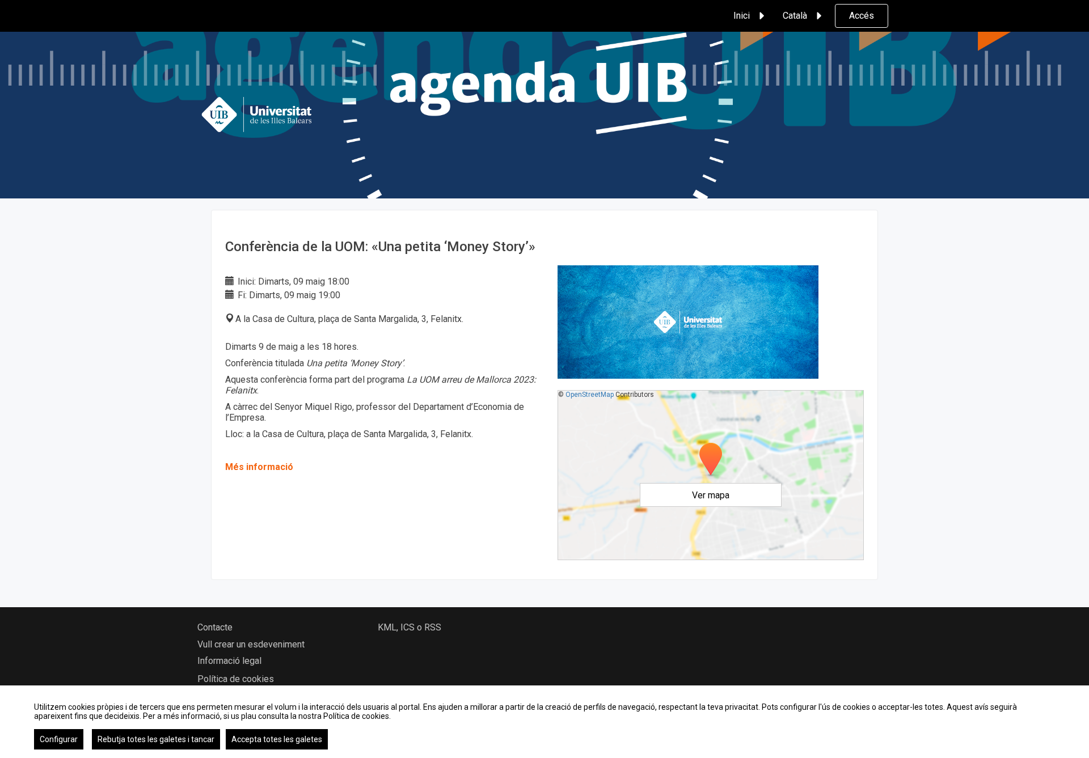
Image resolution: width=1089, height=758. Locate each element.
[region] (544, 721)
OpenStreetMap (589, 395)
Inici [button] (741, 15)
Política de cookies (235, 679)
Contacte (215, 627)
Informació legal (229, 660)
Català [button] (795, 15)
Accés (861, 15)
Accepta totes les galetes (276, 739)
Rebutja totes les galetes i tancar (156, 739)
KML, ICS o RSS (409, 627)
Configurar (59, 739)
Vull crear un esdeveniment (251, 644)
